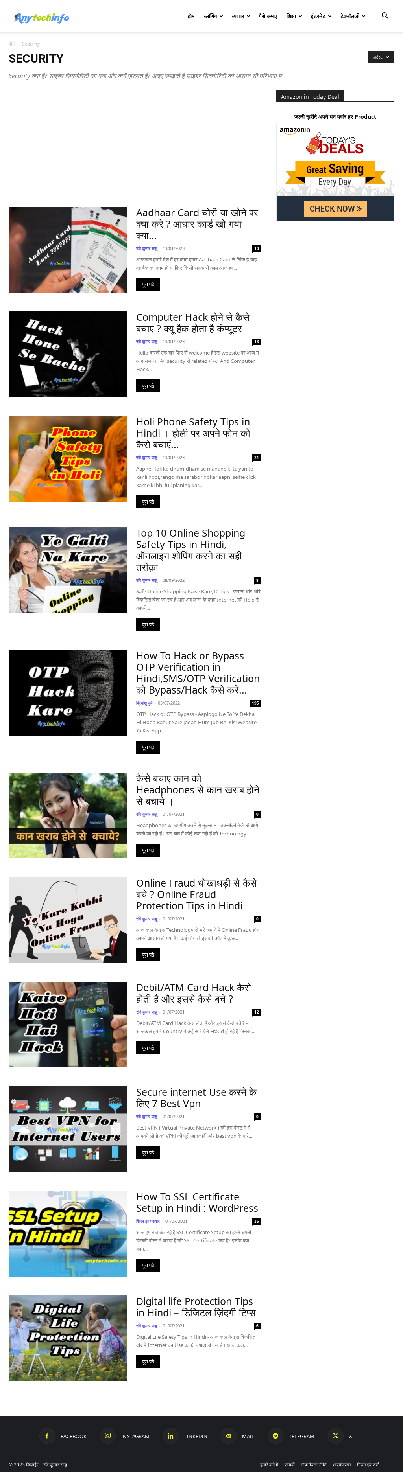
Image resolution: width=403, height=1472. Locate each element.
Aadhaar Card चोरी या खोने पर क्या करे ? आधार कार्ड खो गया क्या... (197, 224)
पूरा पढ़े (148, 284)
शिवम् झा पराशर (148, 1221)
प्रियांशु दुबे (144, 703)
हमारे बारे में (269, 1464)
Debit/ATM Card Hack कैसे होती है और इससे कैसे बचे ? (193, 993)
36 (256, 1221)
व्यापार (238, 16)
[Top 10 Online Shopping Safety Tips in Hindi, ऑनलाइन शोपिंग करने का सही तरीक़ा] (68, 570)
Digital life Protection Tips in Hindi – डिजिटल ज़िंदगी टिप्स (196, 1306)
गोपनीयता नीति (314, 1464)
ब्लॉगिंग (210, 16)
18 (256, 341)
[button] (384, 16)
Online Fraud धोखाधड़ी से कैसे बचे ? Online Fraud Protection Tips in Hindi (196, 894)
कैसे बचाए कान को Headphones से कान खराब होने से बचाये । (197, 789)
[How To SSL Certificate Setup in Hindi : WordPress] (68, 1234)
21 (256, 457)
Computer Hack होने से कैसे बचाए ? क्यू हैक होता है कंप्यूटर (193, 322)
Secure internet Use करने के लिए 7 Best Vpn (196, 1097)
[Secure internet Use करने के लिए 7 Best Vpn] (68, 1129)
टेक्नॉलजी (349, 16)
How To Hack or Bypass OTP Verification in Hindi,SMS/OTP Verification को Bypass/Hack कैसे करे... (198, 672)
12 (256, 1012)
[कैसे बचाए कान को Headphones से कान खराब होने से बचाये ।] (68, 815)
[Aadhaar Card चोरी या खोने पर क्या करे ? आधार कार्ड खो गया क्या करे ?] (68, 250)
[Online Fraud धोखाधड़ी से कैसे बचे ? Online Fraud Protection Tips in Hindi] (68, 920)
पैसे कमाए (268, 16)
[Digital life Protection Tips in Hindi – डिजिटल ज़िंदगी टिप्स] (68, 1338)
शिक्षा (291, 16)
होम (191, 16)
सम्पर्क (290, 1464)
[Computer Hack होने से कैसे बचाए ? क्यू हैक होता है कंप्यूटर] (68, 354)
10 (256, 248)
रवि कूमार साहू (146, 248)
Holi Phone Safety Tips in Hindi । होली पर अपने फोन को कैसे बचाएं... (193, 433)
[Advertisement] (135, 149)
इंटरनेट (318, 16)
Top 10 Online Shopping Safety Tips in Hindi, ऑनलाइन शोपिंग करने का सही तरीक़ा (190, 550)
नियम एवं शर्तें (368, 1464)
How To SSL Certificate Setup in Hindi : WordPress (197, 1202)
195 (255, 703)
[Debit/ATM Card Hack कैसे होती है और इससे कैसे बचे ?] (68, 1024)
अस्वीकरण (342, 1464)
